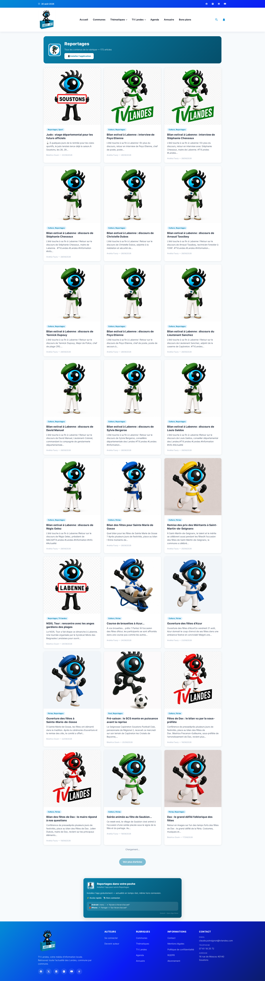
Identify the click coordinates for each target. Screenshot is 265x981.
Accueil (84, 19)
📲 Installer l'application (79, 56)
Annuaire (169, 19)
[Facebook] (207, 4)
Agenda (154, 19)
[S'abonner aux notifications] (224, 20)
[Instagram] (213, 4)
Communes (99, 19)
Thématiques (117, 19)
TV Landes (138, 19)
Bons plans (185, 19)
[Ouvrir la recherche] (216, 20)
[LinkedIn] (219, 4)
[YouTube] (225, 4)
